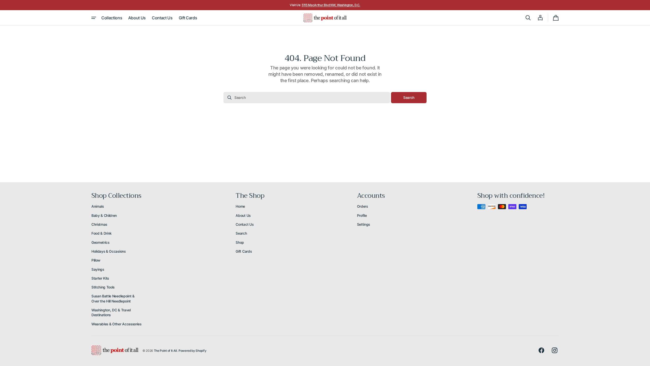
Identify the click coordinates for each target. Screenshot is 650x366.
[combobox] (306, 97)
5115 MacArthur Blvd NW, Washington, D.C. (331, 5)
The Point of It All (165, 351)
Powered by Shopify (192, 351)
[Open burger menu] (93, 17)
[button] (528, 17)
